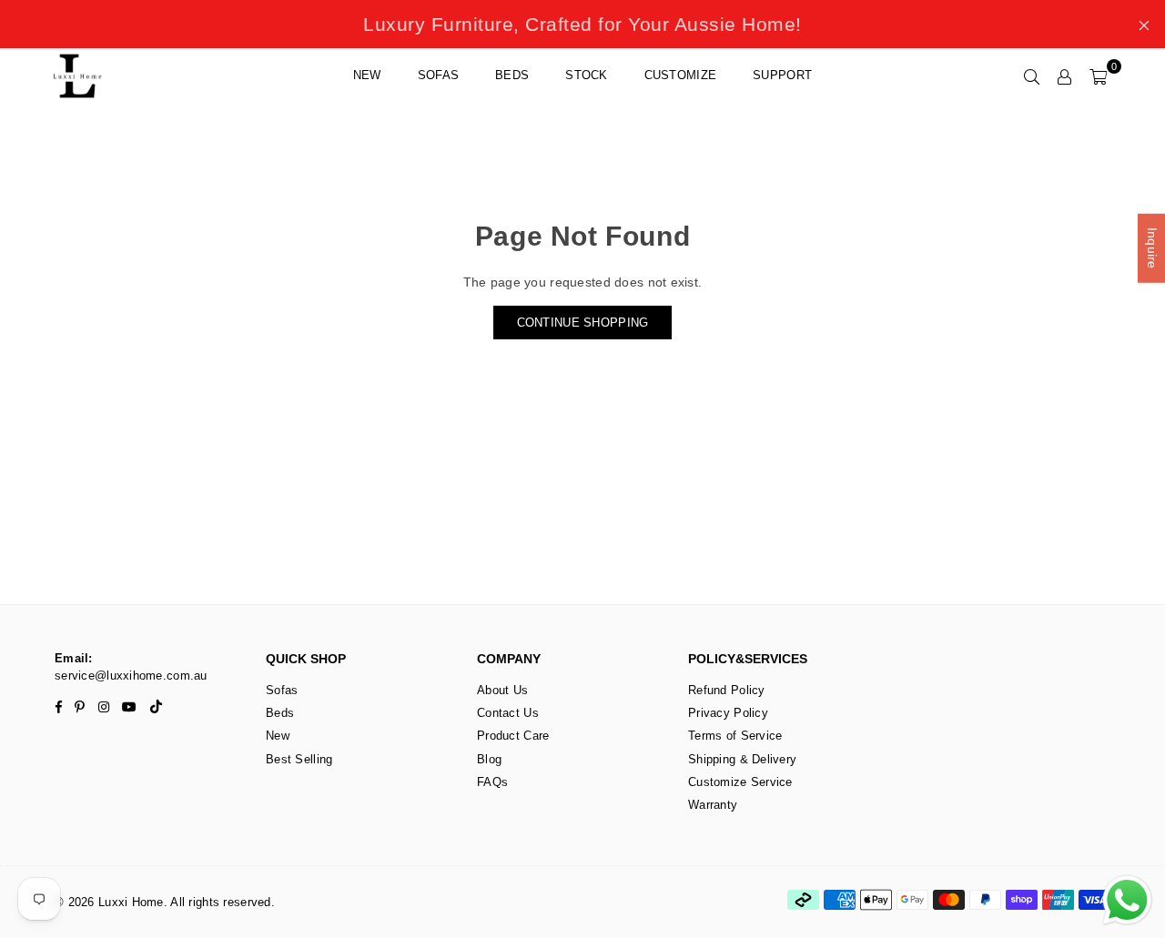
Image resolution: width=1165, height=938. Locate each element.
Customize (680, 75)
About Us (502, 690)
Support (782, 75)
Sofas (438, 75)
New (367, 75)
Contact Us (508, 713)
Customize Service (740, 782)
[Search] (1032, 75)
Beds (512, 75)
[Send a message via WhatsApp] (1127, 900)
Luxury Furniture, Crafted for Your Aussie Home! (582, 24)
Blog (489, 759)
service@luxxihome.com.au (131, 675)
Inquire (1152, 248)
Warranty (712, 805)
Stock (586, 75)
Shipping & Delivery (742, 759)
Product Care (513, 735)
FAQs (492, 782)
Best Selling (299, 759)
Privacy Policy (728, 713)
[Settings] (1064, 75)
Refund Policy (726, 690)
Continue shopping (583, 322)
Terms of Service (735, 735)
